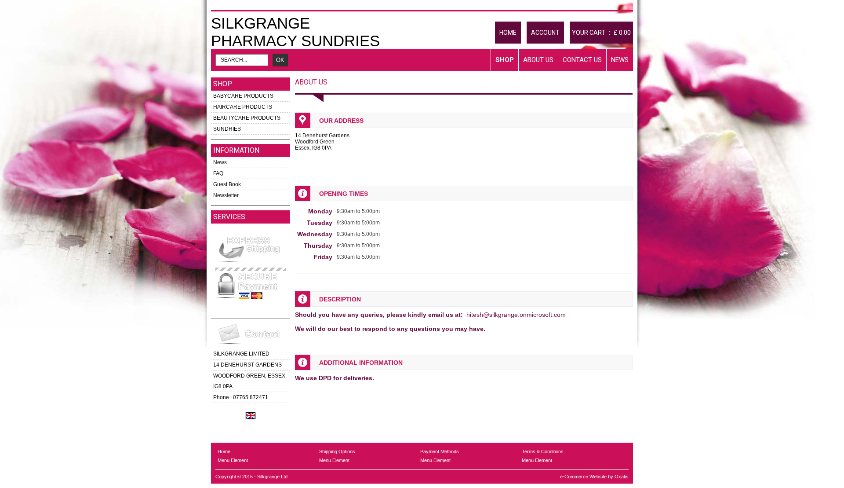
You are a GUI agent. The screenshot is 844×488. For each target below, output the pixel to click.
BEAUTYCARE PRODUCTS (246, 118)
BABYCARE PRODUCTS (243, 96)
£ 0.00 (622, 32)
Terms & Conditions (543, 451)
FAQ (218, 173)
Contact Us (582, 60)
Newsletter (226, 195)
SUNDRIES (227, 129)
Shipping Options (337, 451)
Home (224, 451)
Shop (504, 60)
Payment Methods (439, 451)
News (620, 60)
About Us (538, 60)
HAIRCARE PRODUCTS (242, 107)
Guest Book (227, 184)
